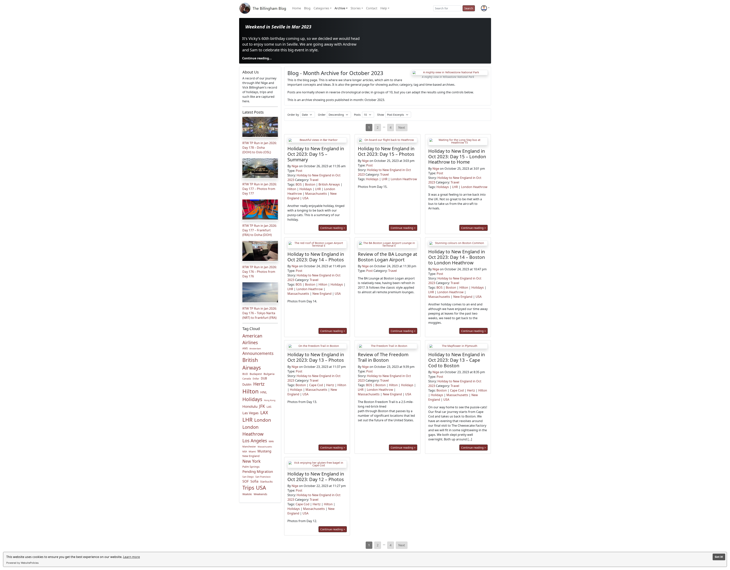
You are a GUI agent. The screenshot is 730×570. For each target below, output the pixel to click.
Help (383, 8)
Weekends (260, 494)
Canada (246, 378)
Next (401, 127)
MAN (271, 441)
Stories (356, 8)
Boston (310, 184)
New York (251, 461)
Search (468, 8)
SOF (245, 481)
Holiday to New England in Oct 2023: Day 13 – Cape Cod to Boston (456, 360)
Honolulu (249, 406)
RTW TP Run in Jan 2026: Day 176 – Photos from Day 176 (259, 271)
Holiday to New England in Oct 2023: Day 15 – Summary (315, 154)
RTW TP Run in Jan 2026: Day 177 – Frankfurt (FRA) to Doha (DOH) (259, 230)
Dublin (247, 385)
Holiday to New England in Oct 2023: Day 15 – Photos (386, 151)
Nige (295, 166)
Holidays (252, 399)
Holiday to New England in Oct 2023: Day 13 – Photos (315, 357)
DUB (264, 378)
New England (251, 456)
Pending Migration (257, 471)
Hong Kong (269, 400)
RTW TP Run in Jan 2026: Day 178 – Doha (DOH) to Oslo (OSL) (259, 147)
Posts (357, 114)
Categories (321, 8)
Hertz (259, 384)
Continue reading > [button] (332, 228)
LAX (264, 412)
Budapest (256, 374)
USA (261, 487)
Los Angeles (254, 441)
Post (299, 171)
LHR (247, 419)
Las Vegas (250, 412)
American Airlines (252, 339)
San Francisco (262, 476)
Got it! (719, 557)
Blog (307, 8)
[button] (485, 8)
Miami (252, 451)
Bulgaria (269, 374)
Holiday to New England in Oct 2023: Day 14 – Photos (315, 257)
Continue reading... (257, 58)
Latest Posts (253, 112)
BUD (245, 374)
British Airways (251, 364)
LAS (269, 407)
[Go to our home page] (263, 8)
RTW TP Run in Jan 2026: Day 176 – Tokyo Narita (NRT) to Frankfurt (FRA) (259, 313)
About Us (250, 72)
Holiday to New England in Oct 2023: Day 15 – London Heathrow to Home (457, 156)
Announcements (257, 353)
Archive (340, 8)
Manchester (249, 446)
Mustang (264, 451)
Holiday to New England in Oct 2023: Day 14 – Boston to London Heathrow (456, 257)
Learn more (131, 557)
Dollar (256, 378)
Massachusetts (265, 446)
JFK (262, 406)
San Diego (248, 476)
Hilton (250, 391)
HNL (263, 392)
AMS (245, 348)
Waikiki (247, 494)
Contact (371, 8)
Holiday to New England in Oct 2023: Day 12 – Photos (315, 476)
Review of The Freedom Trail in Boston (383, 357)
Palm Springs (251, 466)
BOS (299, 184)
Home (296, 8)
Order (322, 114)
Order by (293, 114)
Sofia (254, 481)
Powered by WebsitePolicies (22, 562)
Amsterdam (255, 348)
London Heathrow (253, 430)
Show (380, 114)
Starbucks (266, 481)
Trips (248, 487)
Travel (314, 180)
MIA (244, 451)
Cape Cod (316, 385)
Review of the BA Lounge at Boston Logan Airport (387, 257)
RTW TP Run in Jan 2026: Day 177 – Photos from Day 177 (259, 188)
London (262, 420)
